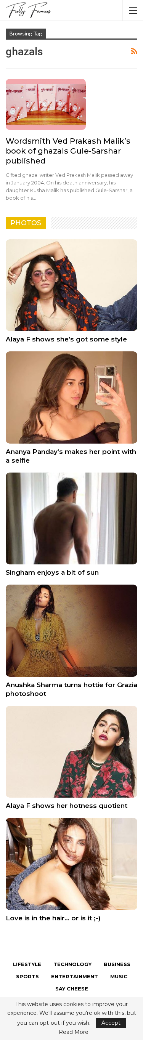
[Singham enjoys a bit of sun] (71, 519)
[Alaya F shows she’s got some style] (71, 285)
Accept (111, 1022)
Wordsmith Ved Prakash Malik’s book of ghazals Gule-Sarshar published (68, 150)
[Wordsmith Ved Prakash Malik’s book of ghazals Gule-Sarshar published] (46, 104)
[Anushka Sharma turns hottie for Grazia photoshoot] (71, 631)
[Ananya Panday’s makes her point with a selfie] (71, 397)
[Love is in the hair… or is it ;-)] (71, 864)
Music (118, 976)
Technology (72, 964)
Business (117, 964)
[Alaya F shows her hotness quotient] (71, 752)
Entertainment (74, 976)
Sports (27, 976)
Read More (73, 1032)
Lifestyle (27, 964)
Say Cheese (71, 989)
